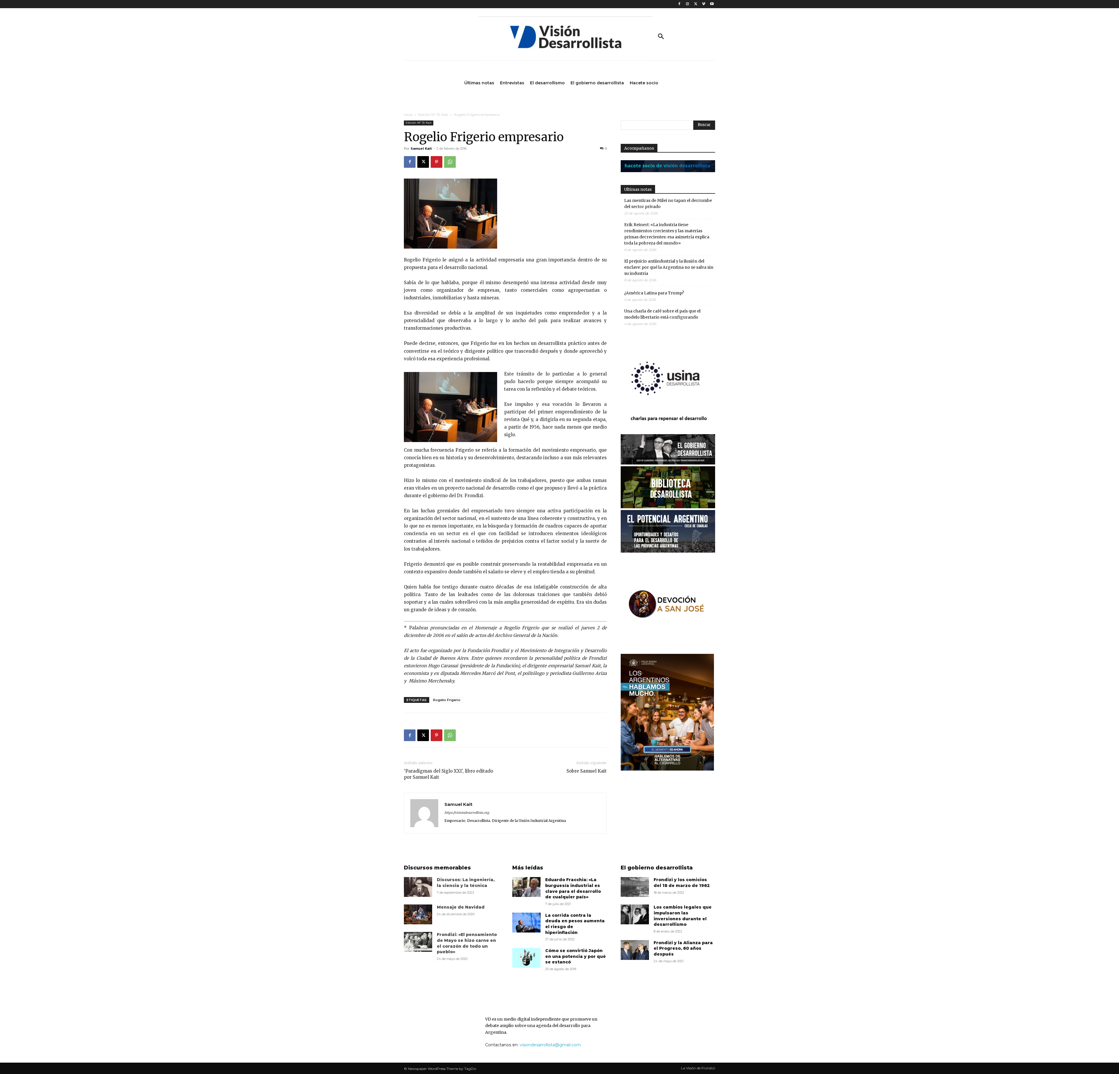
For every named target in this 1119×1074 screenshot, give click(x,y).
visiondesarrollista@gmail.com (550, 1044)
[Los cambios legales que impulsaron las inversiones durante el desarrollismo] (635, 914)
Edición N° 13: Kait (433, 114)
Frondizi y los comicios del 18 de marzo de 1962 (682, 882)
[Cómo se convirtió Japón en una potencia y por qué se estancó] (526, 958)
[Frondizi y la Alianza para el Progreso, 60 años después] (635, 950)
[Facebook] (679, 4)
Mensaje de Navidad (461, 907)
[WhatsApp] (450, 162)
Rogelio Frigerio (446, 700)
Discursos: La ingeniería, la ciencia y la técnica (466, 882)
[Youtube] (711, 4)
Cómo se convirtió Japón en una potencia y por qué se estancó (575, 956)
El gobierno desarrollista (657, 868)
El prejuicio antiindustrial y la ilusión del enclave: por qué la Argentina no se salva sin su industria (668, 267)
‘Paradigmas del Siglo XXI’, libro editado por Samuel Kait (448, 774)
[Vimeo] (703, 4)
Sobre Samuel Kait (586, 771)
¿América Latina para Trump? (654, 293)
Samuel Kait (421, 148)
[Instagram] (687, 4)
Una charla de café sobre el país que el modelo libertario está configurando (662, 314)
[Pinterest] (436, 162)
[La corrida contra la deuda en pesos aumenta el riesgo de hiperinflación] (526, 922)
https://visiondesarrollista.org (466, 813)
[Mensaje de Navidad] (418, 914)
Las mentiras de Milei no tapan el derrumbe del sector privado (668, 203)
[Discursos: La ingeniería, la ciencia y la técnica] (418, 887)
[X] (695, 4)
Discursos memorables (437, 868)
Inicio (408, 114)
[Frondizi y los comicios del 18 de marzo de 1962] (635, 887)
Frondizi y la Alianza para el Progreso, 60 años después (683, 948)
